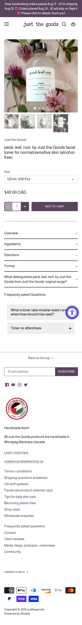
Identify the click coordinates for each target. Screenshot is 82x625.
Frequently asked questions (24, 526)
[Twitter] (26, 384)
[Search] (64, 24)
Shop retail (12, 509)
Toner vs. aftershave (26, 328)
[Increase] (25, 206)
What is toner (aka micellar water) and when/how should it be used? (39, 312)
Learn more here (16, 452)
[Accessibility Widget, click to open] (72, 312)
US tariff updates (16, 484)
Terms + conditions (18, 471)
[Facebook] (7, 384)
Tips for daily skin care (20, 497)
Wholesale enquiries (19, 516)
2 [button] (39, 108)
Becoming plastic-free (20, 503)
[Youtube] (13, 384)
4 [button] (47, 108)
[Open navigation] (6, 24)
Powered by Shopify (17, 613)
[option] (41, 75)
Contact (10, 532)
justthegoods (35, 609)
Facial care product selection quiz (28, 490)
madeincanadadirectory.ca (23, 461)
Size (7, 171)
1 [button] (35, 108)
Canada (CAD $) (14, 571)
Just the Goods (15, 140)
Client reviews (14, 539)
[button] (41, 233)
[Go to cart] (73, 24)
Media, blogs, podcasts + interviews (29, 545)
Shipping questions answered (25, 478)
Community (12, 552)
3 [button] (43, 108)
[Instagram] (19, 384)
